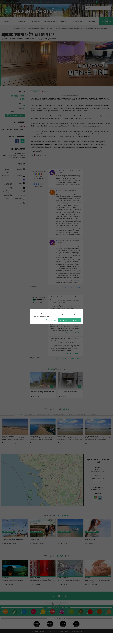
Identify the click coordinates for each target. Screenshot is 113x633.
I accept (76, 320)
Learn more (52, 320)
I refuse (64, 320)
